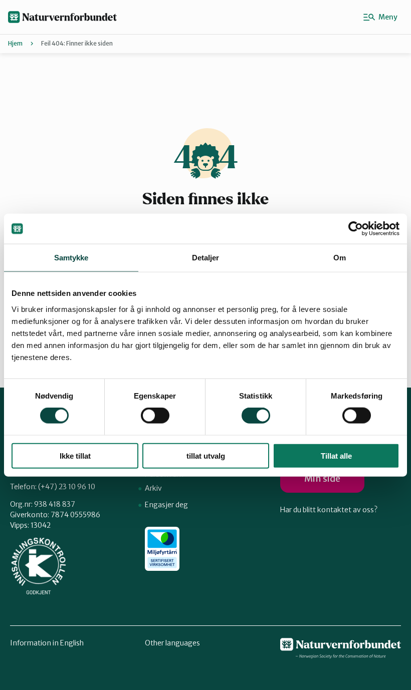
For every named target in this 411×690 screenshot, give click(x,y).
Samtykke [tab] (71, 257)
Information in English (47, 642)
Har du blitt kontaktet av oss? (328, 509)
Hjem (15, 43)
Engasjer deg (166, 504)
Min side (322, 478)
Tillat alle (336, 455)
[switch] (155, 416)
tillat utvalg (205, 455)
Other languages (172, 642)
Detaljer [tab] (206, 257)
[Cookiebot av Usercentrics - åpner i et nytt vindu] (355, 228)
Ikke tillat (75, 455)
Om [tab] (339, 257)
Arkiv (153, 488)
